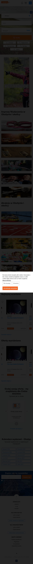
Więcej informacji (7, 280)
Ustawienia (15, 283)
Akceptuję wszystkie (10, 288)
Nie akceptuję (7, 283)
